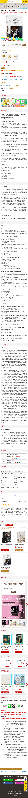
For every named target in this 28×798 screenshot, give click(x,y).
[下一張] (26, 102)
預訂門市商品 (4, 771)
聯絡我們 (14, 786)
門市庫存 (14, 771)
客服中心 (22, 776)
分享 (25, 501)
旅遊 (11, 79)
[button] (1, 1)
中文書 (5, 79)
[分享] (25, 786)
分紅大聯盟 (16, 776)
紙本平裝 (3, 61)
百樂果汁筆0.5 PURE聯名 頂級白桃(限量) (21, 662)
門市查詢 (11, 776)
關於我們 (6, 776)
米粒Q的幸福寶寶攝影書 (6, 544)
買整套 (3, 67)
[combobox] (13, 1)
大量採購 (24, 771)
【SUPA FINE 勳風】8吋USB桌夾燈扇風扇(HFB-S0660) (20, 688)
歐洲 (16, 79)
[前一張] (2, 102)
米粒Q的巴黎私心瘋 (5, 567)
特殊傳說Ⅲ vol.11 (19, 646)
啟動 (7, 88)
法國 (21, 79)
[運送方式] (25, 789)
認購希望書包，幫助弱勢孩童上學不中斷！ (12, 70)
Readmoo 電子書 (12, 61)
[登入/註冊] (23, 1)
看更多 (23, 44)
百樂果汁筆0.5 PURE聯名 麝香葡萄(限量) (8, 662)
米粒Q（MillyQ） (8, 85)
